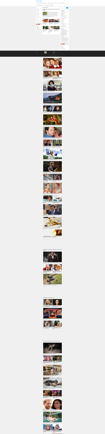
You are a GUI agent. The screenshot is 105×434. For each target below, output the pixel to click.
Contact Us (38, 26)
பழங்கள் (62, 21)
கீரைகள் (62, 20)
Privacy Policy (54, 51)
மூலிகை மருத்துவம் (38, 21)
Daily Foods (38, 8)
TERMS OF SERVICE (63, 48)
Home (37, 7)
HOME (36, 51)
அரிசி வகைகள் (62, 16)
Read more (54, 16)
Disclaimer (54, 53)
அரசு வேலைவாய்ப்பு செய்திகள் (38, 14)
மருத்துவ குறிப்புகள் (38, 20)
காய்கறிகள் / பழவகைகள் (63, 17)
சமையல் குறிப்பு (38, 19)
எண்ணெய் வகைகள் (63, 18)
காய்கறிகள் (62, 19)
